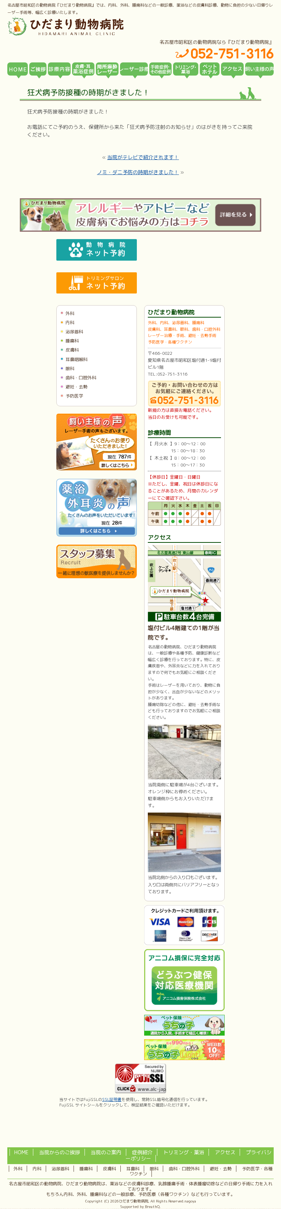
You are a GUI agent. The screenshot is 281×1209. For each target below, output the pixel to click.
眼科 (69, 368)
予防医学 (74, 396)
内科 (69, 322)
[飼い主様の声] (259, 69)
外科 (69, 313)
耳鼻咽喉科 (76, 359)
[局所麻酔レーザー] (107, 69)
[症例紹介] (160, 69)
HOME (21, 1152)
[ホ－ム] (17, 69)
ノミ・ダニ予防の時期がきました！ (138, 172)
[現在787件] (96, 469)
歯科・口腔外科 (80, 378)
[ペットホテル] (210, 69)
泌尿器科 (74, 332)
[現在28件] (96, 535)
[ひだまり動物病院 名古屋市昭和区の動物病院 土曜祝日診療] (96, 26)
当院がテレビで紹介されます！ (143, 157)
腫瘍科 (72, 341)
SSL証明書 (111, 1099)
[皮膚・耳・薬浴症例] (83, 69)
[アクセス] (232, 69)
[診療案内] (59, 69)
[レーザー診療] (134, 69)
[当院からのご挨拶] (37, 69)
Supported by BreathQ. (140, 1206)
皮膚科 (72, 350)
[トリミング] (185, 69)
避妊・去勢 (76, 387)
